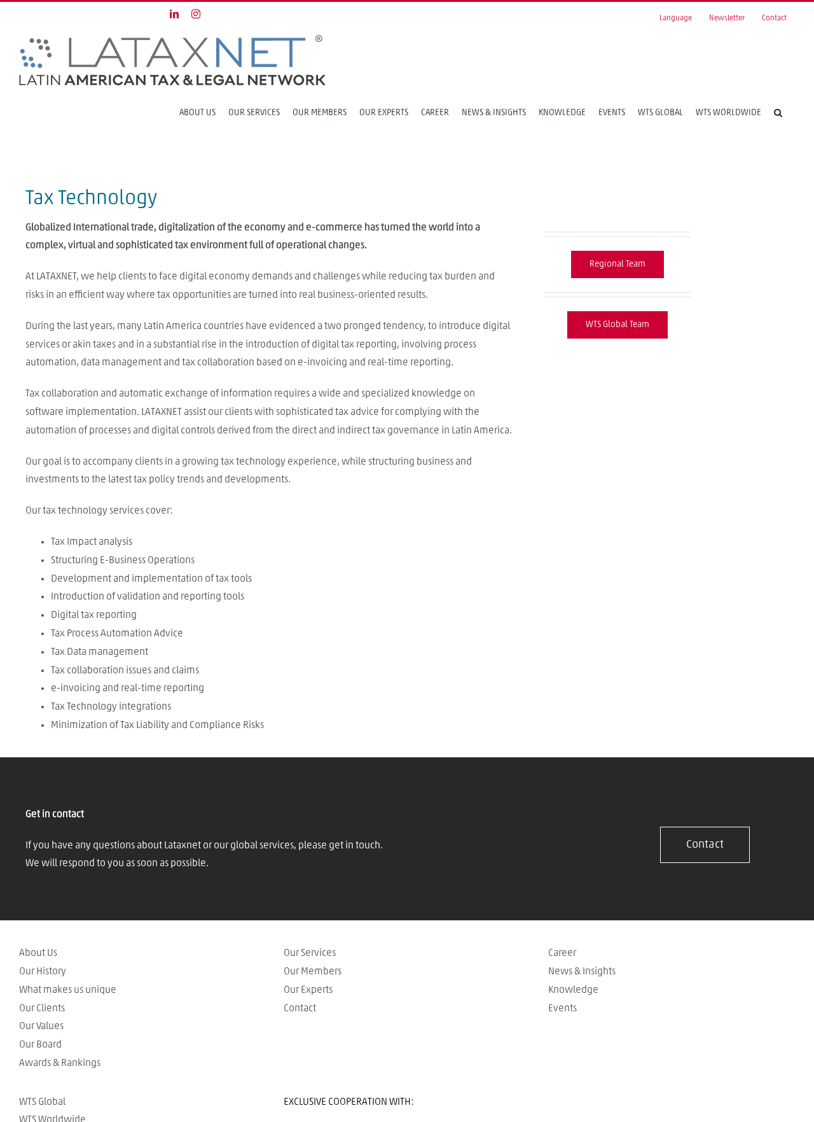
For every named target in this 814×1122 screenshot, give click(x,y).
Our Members (312, 971)
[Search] (778, 112)
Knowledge (573, 990)
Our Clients (42, 1008)
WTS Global (42, 1102)
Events (562, 1008)
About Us (38, 953)
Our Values (41, 1026)
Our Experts (308, 990)
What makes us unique (67, 990)
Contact (300, 1008)
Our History (42, 971)
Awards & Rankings (59, 1063)
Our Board (40, 1044)
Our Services (310, 953)
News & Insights (582, 971)
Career (562, 953)
